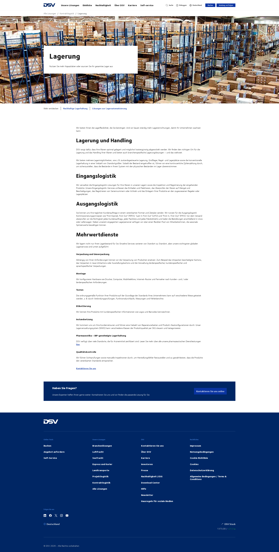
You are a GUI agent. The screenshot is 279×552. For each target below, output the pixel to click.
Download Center (150, 482)
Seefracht (97, 458)
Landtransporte (100, 470)
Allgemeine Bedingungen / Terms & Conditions (208, 478)
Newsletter (147, 495)
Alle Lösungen (50, 13)
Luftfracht (98, 452)
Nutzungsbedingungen (202, 452)
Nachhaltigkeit (103, 5)
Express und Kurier (102, 464)
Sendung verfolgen (226, 5)
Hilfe (143, 488)
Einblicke (87, 5)
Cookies (194, 464)
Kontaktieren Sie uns (86, 368)
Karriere (132, 5)
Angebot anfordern (54, 452)
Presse (144, 470)
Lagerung (82, 13)
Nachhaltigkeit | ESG (151, 476)
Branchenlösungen (102, 445)
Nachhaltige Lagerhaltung (75, 108)
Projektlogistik (100, 476)
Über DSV (120, 5)
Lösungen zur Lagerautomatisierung (109, 108)
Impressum (195, 445)
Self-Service (50, 458)
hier (78, 344)
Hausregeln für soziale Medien (157, 501)
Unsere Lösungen (70, 5)
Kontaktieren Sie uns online (210, 391)
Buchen (210, 5)
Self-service (146, 5)
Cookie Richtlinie (199, 458)
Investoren (147, 464)
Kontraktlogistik (67, 13)
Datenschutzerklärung (202, 470)
